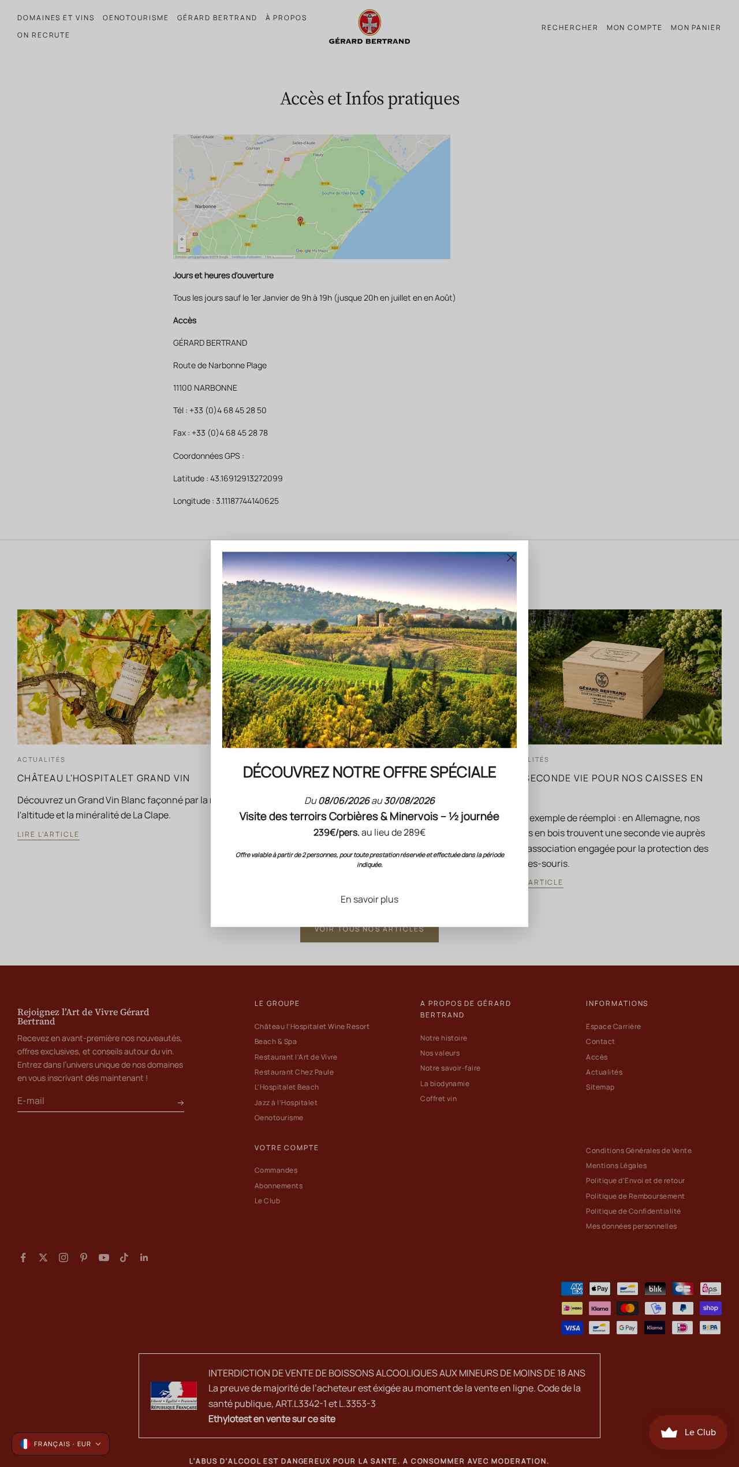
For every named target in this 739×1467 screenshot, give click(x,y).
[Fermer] (510, 557)
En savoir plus (369, 899)
